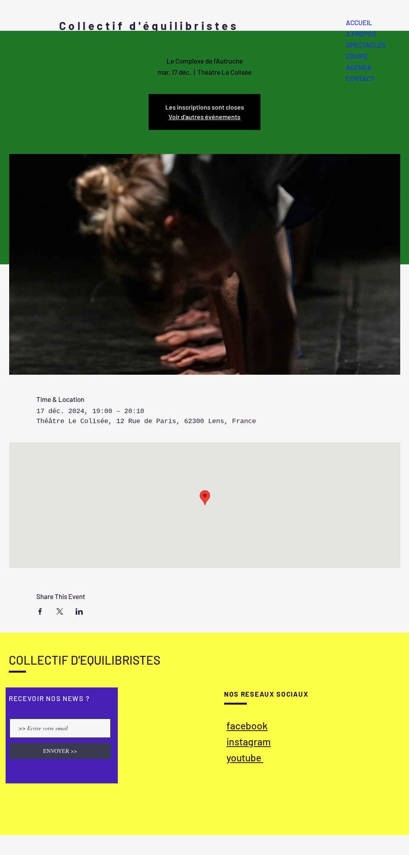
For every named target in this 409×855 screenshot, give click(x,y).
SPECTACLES (366, 45)
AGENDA (358, 67)
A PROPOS (361, 34)
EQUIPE (357, 56)
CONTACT (360, 78)
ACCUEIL (359, 22)
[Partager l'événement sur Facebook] (40, 611)
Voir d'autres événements (204, 116)
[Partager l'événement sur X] (60, 611)
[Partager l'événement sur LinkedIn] (79, 611)
